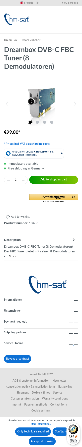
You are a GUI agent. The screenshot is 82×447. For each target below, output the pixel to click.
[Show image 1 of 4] (30, 122)
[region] (41, 103)
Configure (61, 431)
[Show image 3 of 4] (44, 122)
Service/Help (70, 3)
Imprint (16, 404)
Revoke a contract (17, 358)
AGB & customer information (31, 380)
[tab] (40, 248)
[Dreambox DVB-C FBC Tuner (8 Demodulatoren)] (41, 103)
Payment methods (35, 404)
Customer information (25, 398)
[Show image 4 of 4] (51, 122)
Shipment (23, 392)
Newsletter (59, 380)
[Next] (75, 103)
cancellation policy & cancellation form (30, 386)
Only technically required (33, 431)
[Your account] (61, 31)
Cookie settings (41, 410)
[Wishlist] (48, 31)
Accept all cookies (42, 441)
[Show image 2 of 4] (37, 122)
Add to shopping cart (53, 179)
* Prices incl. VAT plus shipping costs (27, 144)
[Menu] (8, 31)
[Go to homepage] (17, 19)
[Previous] (7, 103)
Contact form (58, 404)
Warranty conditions (55, 398)
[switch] (73, 441)
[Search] (35, 31)
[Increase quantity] (23, 180)
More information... (41, 424)
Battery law (65, 386)
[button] (53, 198)
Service (57, 392)
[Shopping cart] (73, 31)
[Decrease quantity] (8, 180)
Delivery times (41, 392)
